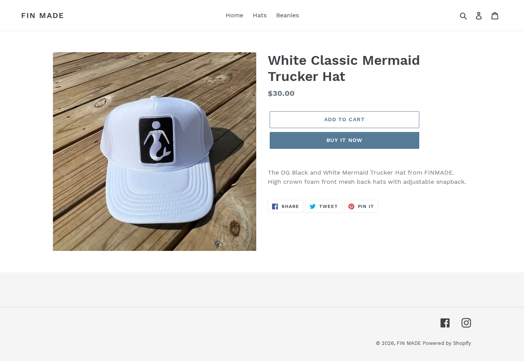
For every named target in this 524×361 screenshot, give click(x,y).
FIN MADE (42, 15)
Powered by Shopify (447, 343)
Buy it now (344, 140)
